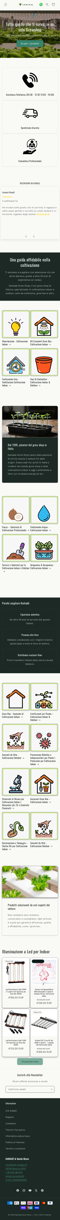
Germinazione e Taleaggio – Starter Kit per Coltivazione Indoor (15, 846)
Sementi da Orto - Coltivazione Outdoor (11, 756)
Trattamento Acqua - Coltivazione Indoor (39, 529)
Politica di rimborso (15, 1142)
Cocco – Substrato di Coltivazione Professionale (14, 529)
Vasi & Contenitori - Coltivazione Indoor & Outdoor (40, 382)
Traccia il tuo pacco (15, 1130)
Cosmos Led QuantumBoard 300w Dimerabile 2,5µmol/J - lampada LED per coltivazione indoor (44, 992)
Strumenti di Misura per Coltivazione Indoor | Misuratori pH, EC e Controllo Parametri (15, 803)
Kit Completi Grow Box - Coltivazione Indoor (41, 343)
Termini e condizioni (15, 1148)
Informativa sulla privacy (18, 1136)
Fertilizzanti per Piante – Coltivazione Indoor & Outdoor (42, 716)
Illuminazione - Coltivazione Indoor (15, 343)
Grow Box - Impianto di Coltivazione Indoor (13, 715)
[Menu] (6, 4)
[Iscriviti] (51, 1089)
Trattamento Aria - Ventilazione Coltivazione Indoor (13, 382)
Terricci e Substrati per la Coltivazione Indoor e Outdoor (15, 567)
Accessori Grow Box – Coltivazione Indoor (40, 800)
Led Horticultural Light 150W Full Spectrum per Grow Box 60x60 (16, 1042)
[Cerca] (47, 4)
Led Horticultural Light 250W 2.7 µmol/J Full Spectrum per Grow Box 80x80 (16, 991)
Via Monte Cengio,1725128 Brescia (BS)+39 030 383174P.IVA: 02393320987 (16, 1172)
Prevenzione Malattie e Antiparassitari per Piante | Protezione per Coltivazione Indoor (43, 759)
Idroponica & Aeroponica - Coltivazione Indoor (42, 567)
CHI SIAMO (11, 1111)
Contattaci (11, 1123)
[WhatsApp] (41, 4)
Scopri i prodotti (30, 43)
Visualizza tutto (30, 1061)
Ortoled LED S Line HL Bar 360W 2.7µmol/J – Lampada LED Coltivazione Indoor (44, 1042)
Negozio (10, 1117)
